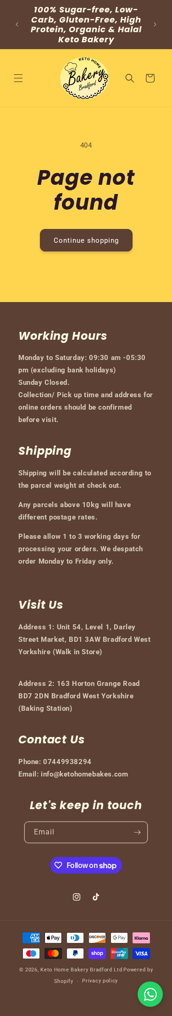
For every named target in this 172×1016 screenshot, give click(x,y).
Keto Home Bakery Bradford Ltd (81, 970)
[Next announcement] (155, 24)
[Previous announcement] (17, 24)
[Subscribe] (137, 832)
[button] (18, 78)
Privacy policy (100, 981)
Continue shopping (86, 240)
